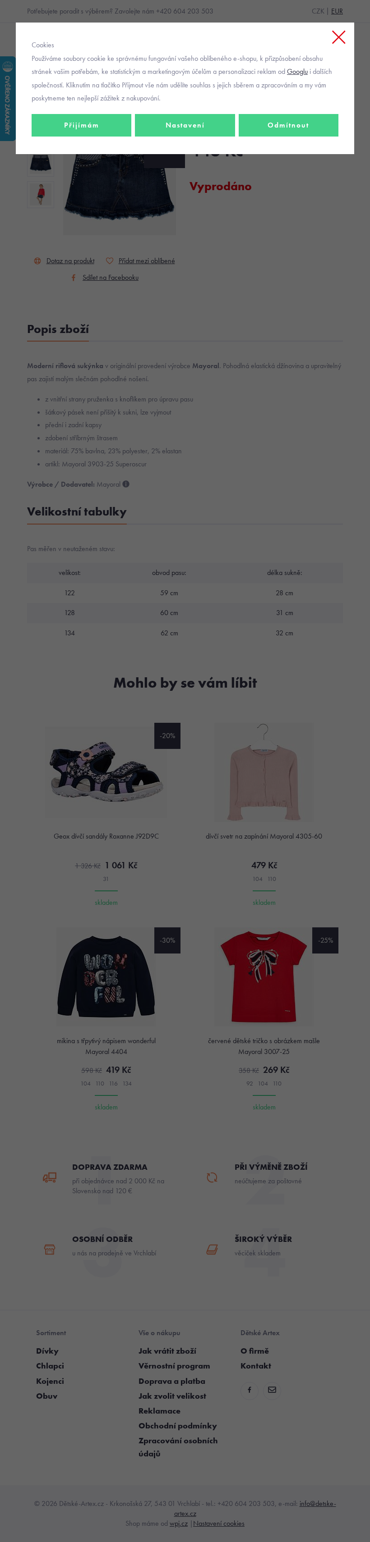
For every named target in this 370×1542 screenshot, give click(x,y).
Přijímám (81, 125)
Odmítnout (288, 125)
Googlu (297, 71)
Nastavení (185, 125)
